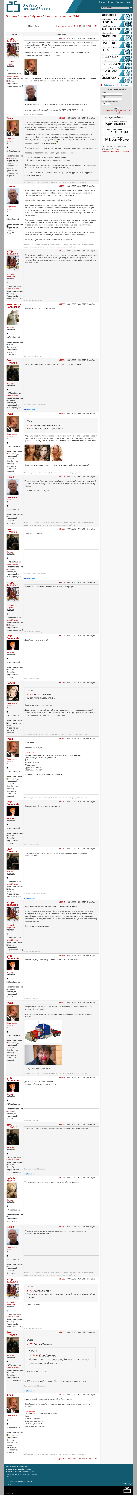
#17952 (31, 1344)
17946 (62, 955)
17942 (62, 801)
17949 (62, 1124)
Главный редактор (11, 62)
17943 (62, 848)
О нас (110, 2)
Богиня (11, 683)
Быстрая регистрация (112, 110)
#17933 (31, 425)
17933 (62, 304)
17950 (62, 1177)
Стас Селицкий (13, 637)
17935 (62, 413)
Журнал (37, 16)
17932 (62, 251)
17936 (62, 476)
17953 (62, 1332)
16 (93, 26)
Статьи (102, 2)
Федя (10, 118)
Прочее (119, 2)
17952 (62, 1279)
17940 (62, 682)
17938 (62, 582)
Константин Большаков (14, 306)
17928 (62, 38)
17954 (62, 1394)
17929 (62, 118)
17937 (62, 529)
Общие (24, 16)
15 (89, 26)
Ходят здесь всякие (12, 139)
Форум (128, 2)
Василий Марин (12, 1179)
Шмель (11, 186)
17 (96, 26)
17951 (62, 1226)
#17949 (31, 1290)
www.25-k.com (13, 76)
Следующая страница (63, 26)
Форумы (11, 16)
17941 (62, 738)
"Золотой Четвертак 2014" (62, 16)
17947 (62, 1002)
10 (86, 26)
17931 (62, 186)
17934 (62, 360)
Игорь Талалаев (12, 40)
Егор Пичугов (12, 361)
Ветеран (10, 327)
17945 (62, 902)
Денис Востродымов (111, 150)
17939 (62, 635)
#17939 (31, 694)
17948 (62, 1077)
